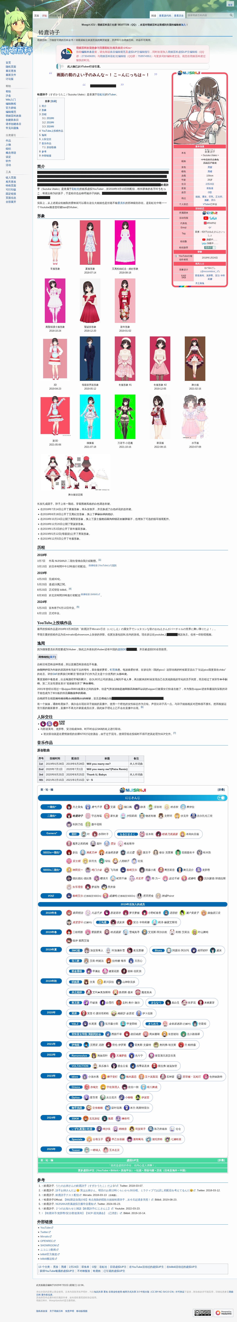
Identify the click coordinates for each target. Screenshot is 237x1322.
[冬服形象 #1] (125, 358)
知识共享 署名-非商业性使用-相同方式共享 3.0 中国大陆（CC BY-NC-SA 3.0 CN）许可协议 (139, 1292)
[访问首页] (16, 28)
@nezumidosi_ (208, 271)
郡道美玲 (199, 275)
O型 (210, 192)
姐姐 (198, 196)
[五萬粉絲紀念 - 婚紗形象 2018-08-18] (125, 242)
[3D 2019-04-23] (55, 358)
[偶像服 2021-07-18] (90, 417)
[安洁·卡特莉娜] (56, 723)
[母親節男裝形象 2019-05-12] (90, 358)
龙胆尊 (209, 275)
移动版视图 (81, 1311)
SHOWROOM (48, 1245)
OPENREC (46, 1240)
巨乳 (211, 196)
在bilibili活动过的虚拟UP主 (182, 1266)
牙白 (213, 200)
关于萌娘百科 (56, 1311)
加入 (183, 24)
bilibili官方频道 (48, 1254)
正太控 (219, 196)
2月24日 (210, 184)
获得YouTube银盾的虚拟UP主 (57, 1270)
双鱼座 (210, 188)
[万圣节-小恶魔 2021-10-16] (125, 417)
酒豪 (206, 200)
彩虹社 (101, 94)
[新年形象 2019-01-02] (125, 300)
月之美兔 (199, 283)
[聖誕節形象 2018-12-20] (90, 300)
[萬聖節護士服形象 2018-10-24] (55, 300)
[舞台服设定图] (76, 472)
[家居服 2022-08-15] (160, 417)
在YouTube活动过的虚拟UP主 (146, 1266)
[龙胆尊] (49, 723)
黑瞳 (210, 171)
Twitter (44, 1232)
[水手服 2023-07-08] (195, 417)
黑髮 (210, 167)
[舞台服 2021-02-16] (195, 358)
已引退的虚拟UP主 (114, 1270)
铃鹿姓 (97, 1270)
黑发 (55, 1266)
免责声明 (69, 1311)
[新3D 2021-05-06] (55, 416)
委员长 (121, 202)
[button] (54, 15)
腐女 (204, 196)
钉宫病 (114, 669)
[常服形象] (55, 242)
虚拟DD (122, 649)
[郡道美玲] (43, 723)
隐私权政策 (41, 1311)
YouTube (45, 1227)
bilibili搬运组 (47, 1258)
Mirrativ (44, 1236)
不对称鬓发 (83, 1270)
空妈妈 (134, 193)
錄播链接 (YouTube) (99, 565)
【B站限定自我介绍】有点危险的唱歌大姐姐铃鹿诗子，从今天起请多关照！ (107, 1199)
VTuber (206, 204)
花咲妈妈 (123, 193)
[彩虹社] (66, 53)
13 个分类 (44, 1266)
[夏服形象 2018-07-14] (90, 242)
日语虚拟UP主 (118, 1266)
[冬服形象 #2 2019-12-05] (160, 358)
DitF (55, 673)
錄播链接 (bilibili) (89, 594)
